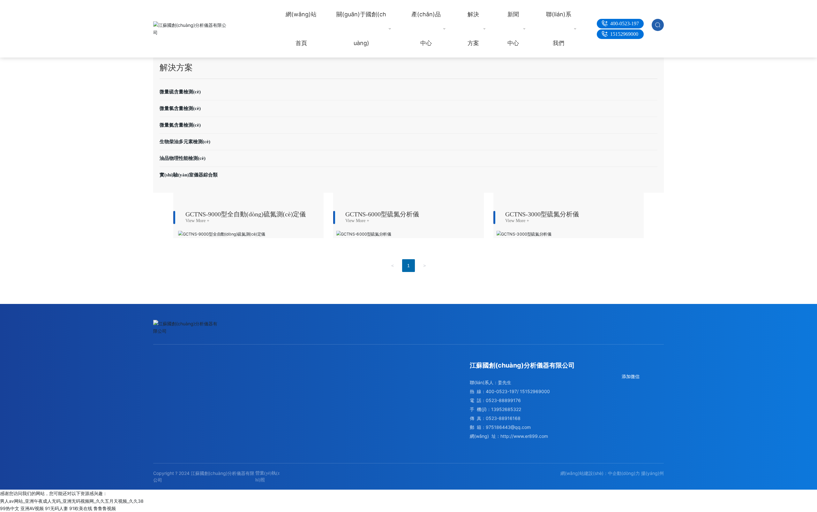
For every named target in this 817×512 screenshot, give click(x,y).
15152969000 (624, 34)
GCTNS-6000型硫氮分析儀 (382, 214)
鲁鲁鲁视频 (105, 508)
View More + (197, 220)
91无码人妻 (56, 508)
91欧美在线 (80, 508)
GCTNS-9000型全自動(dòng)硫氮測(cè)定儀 (245, 214)
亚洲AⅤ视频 (32, 508)
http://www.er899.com (524, 436)
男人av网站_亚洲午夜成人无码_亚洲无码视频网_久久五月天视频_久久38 (72, 501)
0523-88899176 (503, 400)
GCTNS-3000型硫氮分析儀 (542, 214)
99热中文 (9, 508)
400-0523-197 (624, 23)
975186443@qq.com (508, 427)
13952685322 (506, 409)
